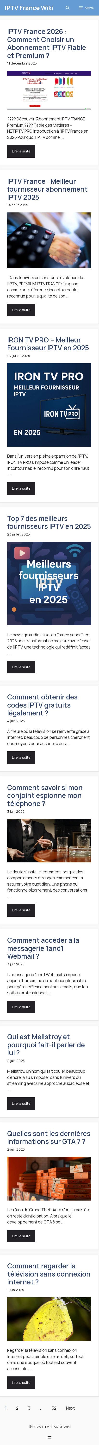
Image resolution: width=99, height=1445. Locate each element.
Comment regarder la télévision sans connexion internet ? (49, 1273)
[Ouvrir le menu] (49, 1437)
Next (70, 1408)
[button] (67, 8)
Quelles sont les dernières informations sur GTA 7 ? (48, 1137)
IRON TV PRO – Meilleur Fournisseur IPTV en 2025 (48, 343)
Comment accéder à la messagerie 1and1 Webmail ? (43, 948)
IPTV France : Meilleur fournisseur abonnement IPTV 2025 (47, 189)
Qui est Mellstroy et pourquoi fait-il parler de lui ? (46, 1044)
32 (54, 1408)
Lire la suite (21, 151)
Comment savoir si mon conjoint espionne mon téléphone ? (45, 795)
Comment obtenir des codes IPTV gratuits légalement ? (42, 704)
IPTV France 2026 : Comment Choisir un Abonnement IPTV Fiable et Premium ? (46, 43)
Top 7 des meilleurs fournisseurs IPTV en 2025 (49, 522)
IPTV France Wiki (29, 8)
